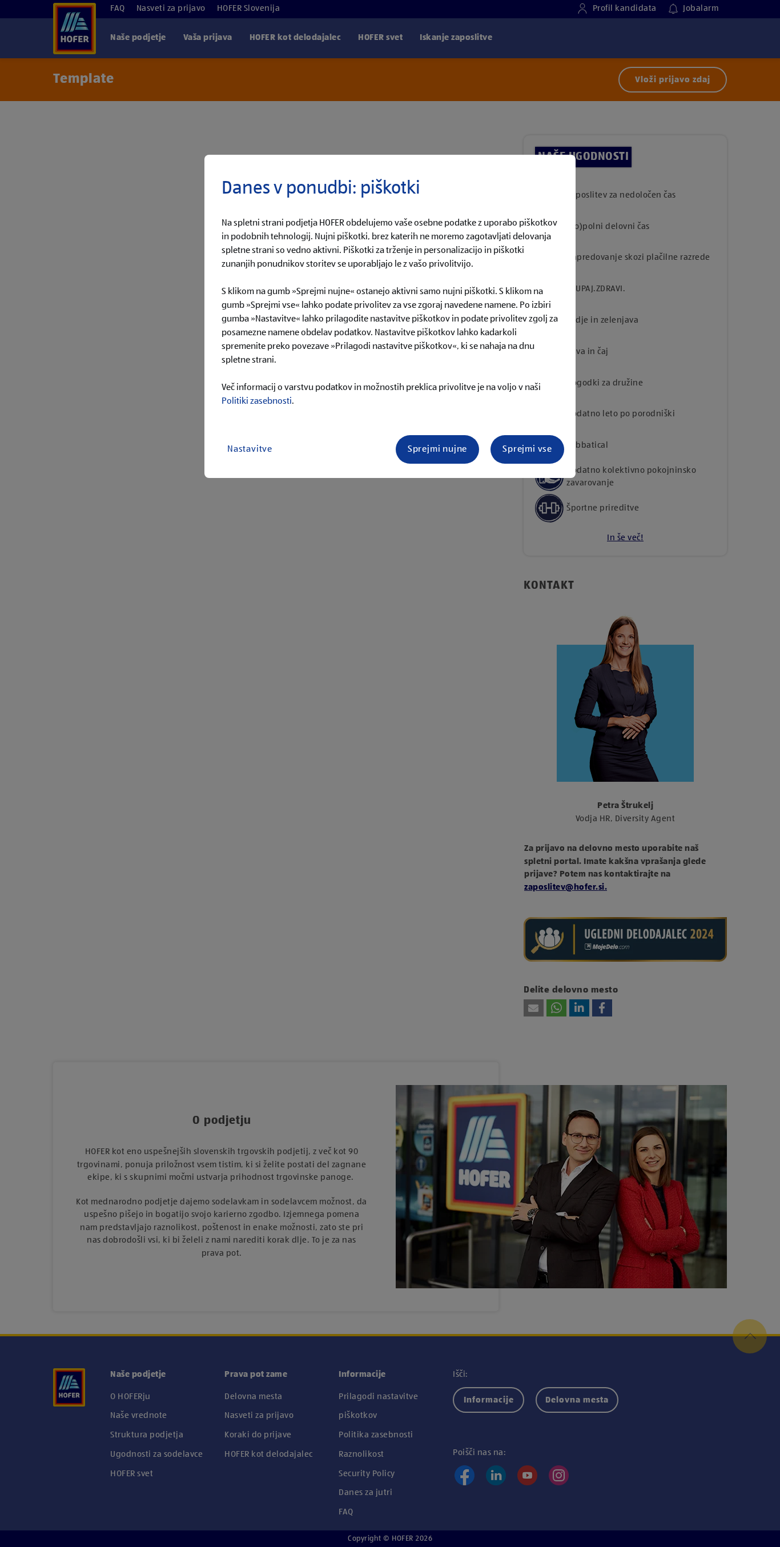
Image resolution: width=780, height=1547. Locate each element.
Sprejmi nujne (437, 449)
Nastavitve (249, 449)
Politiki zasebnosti (257, 401)
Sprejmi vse (527, 449)
